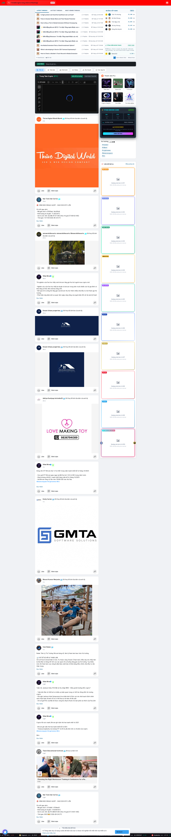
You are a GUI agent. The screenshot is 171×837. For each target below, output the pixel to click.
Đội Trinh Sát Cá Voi (50, 199)
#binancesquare (42, 481)
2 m (44, 121)
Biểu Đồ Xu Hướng (77, 76)
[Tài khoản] (167, 3)
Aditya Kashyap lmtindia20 (53, 398)
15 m (44, 201)
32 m (44, 278)
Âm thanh (88, 70)
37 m (44, 313)
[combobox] (31, 3)
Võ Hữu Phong (116, 18)
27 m (44, 238)
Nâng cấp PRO (118, 133)
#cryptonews (51, 481)
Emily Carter (47, 499)
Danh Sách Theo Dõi (90, 76)
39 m (44, 349)
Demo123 (114, 53)
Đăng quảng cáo (130, 164)
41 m (44, 401)
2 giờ (44, 684)
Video (76, 70)
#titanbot (105, 145)
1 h (43, 467)
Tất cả (41, 70)
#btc (58, 481)
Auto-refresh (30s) (121, 57)
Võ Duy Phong (116, 25)
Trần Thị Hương (116, 14)
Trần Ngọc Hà (116, 22)
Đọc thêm (40, 221)
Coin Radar (47, 647)
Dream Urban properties (51, 311)
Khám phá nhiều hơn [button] (49, 833)
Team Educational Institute (53, 751)
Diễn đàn (49, 57)
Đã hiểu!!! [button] (119, 832)
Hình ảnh (64, 70)
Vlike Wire (46, 276)
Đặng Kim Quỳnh (117, 29)
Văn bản (52, 70)
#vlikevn (104, 147)
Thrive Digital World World (52, 118)
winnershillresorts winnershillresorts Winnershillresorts (63, 233)
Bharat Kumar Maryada (51, 579)
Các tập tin (101, 70)
